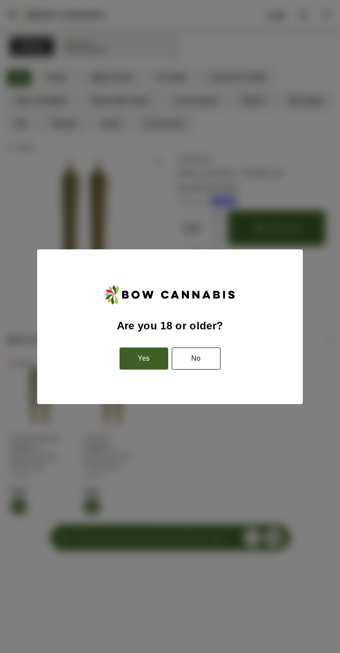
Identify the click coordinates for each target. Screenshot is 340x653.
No (196, 358)
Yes (144, 358)
